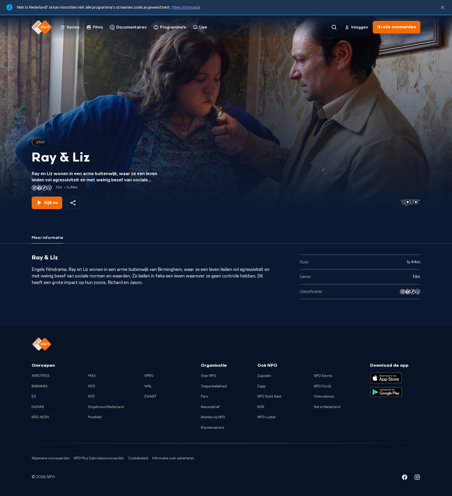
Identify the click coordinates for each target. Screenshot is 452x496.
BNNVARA (40, 386)
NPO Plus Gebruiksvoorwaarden (99, 458)
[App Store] (386, 378)
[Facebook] (405, 478)
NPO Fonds (322, 386)
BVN (260, 407)
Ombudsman (324, 396)
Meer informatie (186, 7)
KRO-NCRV (40, 417)
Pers (204, 396)
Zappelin (264, 376)
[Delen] (73, 203)
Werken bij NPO (213, 417)
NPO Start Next (269, 396)
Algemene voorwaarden (51, 458)
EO (34, 396)
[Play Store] (386, 392)
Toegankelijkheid (214, 386)
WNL (148, 386)
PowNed (94, 417)
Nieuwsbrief (210, 407)
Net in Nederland (327, 407)
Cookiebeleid (138, 458)
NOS (91, 386)
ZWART (150, 396)
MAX (91, 376)
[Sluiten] (442, 7)
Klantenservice (212, 428)
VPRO (149, 376)
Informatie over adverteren (173, 458)
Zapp (261, 386)
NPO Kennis (323, 376)
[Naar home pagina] (42, 27)
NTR (91, 396)
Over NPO (208, 376)
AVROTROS (41, 376)
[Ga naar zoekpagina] (334, 27)
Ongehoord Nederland (106, 407)
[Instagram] (417, 478)
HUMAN (38, 407)
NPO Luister (266, 417)
